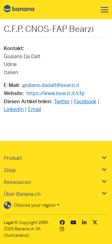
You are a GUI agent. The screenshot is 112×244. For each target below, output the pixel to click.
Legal (8, 222)
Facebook (85, 101)
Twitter (62, 101)
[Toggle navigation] (102, 10)
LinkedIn (14, 109)
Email (34, 109)
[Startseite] (24, 10)
